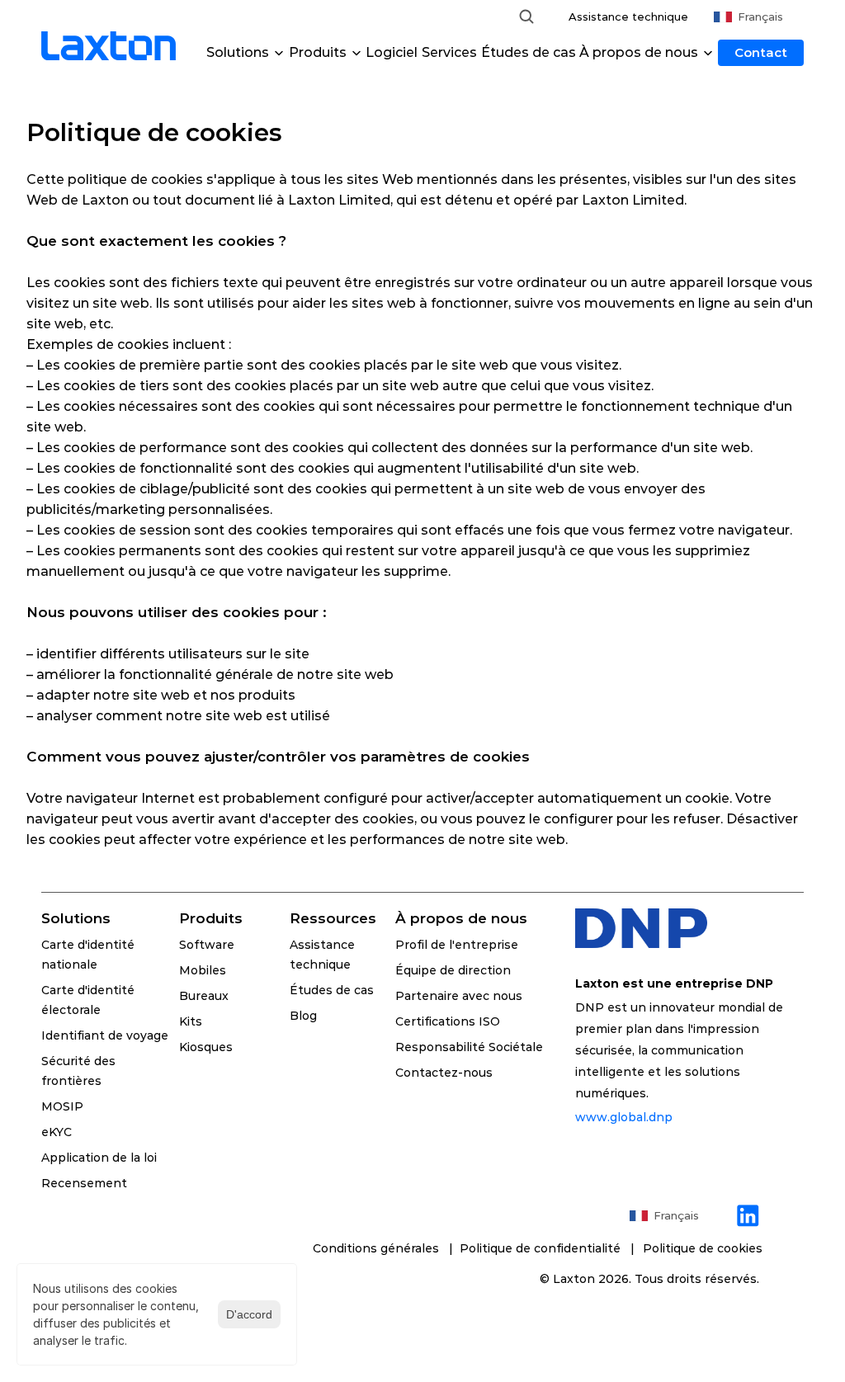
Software (206, 944)
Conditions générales (377, 1248)
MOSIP (62, 1106)
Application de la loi (99, 1157)
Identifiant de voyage (104, 1035)
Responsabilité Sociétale (469, 1047)
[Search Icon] (526, 16)
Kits (190, 1021)
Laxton (574, 1278)
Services (449, 52)
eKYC (56, 1132)
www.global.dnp (624, 1117)
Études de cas (528, 52)
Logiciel (392, 52)
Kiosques (206, 1047)
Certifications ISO (447, 1021)
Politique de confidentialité (543, 1248)
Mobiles (202, 970)
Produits (211, 918)
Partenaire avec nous (458, 995)
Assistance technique (628, 16)
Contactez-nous (444, 1072)
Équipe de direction (453, 970)
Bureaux (204, 995)
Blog (303, 1015)
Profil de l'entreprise (456, 944)
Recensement (84, 1183)
